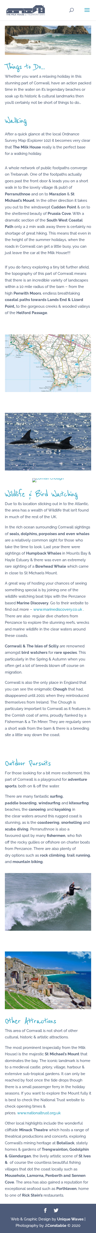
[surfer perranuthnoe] (48, 929)
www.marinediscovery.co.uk (57, 609)
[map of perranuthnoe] (48, 390)
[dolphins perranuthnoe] (48, 469)
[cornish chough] (48, 478)
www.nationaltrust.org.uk (39, 1113)
